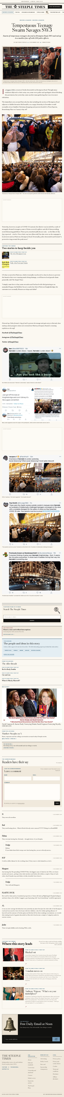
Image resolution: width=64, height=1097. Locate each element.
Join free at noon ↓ (8, 747)
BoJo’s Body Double (9, 669)
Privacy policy (56, 1059)
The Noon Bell (14, 1067)
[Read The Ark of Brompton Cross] (5, 255)
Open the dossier (9, 654)
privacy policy (21, 803)
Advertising (43, 1059)
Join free (56, 1039)
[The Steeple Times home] (25, 6)
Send (57, 803)
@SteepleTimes (13, 342)
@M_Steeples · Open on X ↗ (9, 738)
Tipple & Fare (40, 12)
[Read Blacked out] (13, 954)
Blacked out (30, 952)
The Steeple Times (11, 1057)
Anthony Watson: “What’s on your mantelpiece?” (40, 992)
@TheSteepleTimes (15, 333)
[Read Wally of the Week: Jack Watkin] (5, 264)
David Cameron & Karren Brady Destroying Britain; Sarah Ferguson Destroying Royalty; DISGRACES (31, 725)
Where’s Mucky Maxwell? (11, 681)
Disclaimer (55, 1074)
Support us (5, 1069)
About (29, 1060)
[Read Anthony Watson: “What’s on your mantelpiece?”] (13, 993)
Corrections (31, 1067)
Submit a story (32, 1078)
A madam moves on (33, 970)
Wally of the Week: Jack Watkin (19, 263)
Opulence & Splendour (28, 12)
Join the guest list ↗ (8, 634)
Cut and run (6, 675)
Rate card (42, 1064)
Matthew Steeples (21, 42)
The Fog (17, 12)
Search (32, 620)
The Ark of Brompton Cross (18, 254)
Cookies (55, 1066)
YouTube (4, 1067)
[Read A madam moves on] (13, 973)
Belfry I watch (44, 1061)
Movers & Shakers (8, 12)
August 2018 (10, 90)
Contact (30, 1075)
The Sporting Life (55, 12)
